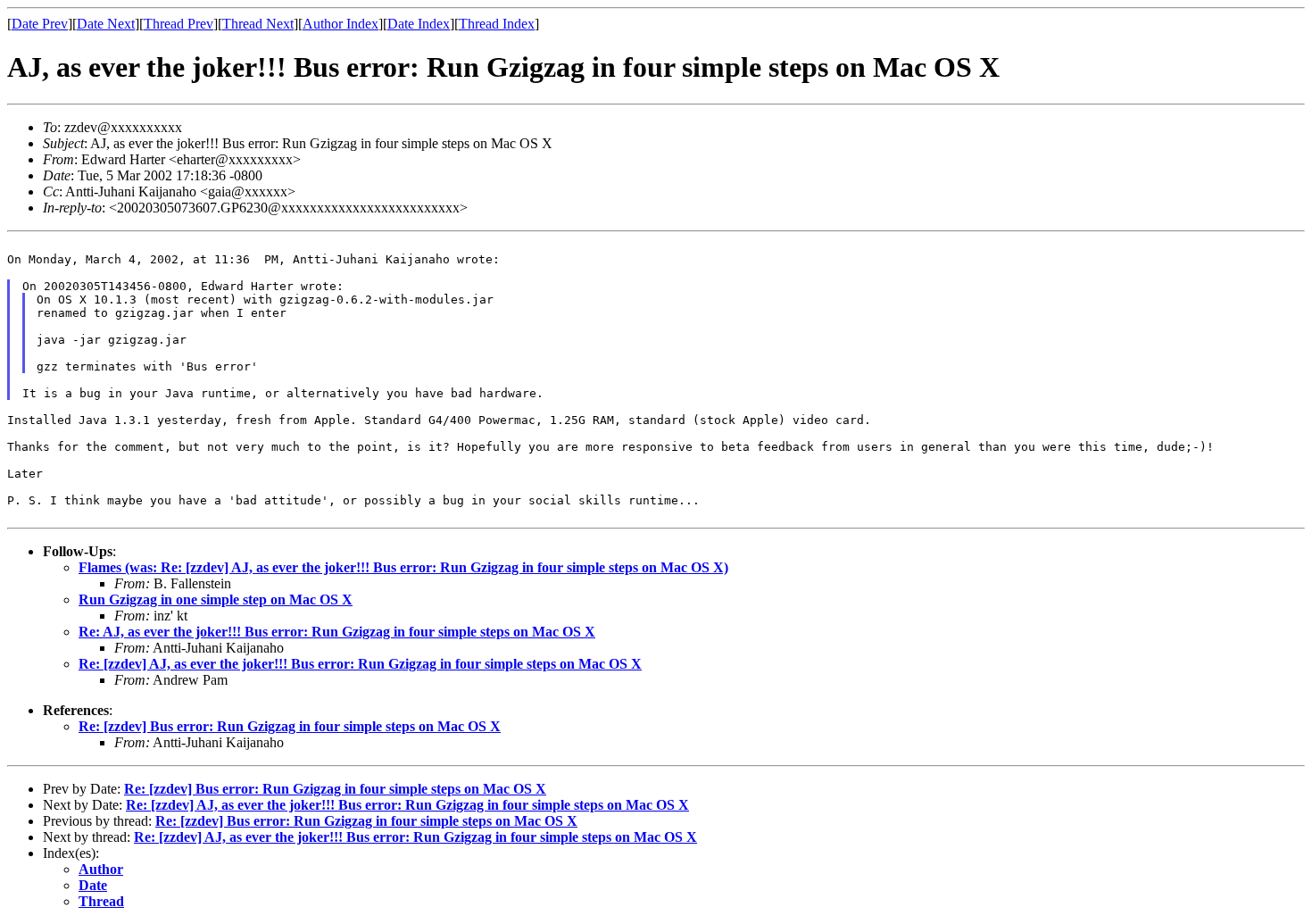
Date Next (106, 23)
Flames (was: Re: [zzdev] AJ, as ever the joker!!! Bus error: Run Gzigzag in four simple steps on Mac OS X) (403, 567)
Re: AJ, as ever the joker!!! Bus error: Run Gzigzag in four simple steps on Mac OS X (337, 631)
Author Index (340, 23)
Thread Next (258, 23)
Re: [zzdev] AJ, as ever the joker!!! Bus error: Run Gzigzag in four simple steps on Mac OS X (360, 663)
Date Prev (40, 23)
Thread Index (497, 23)
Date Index (418, 23)
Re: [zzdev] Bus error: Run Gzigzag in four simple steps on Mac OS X (290, 726)
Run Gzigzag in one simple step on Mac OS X (216, 599)
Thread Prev (178, 23)
